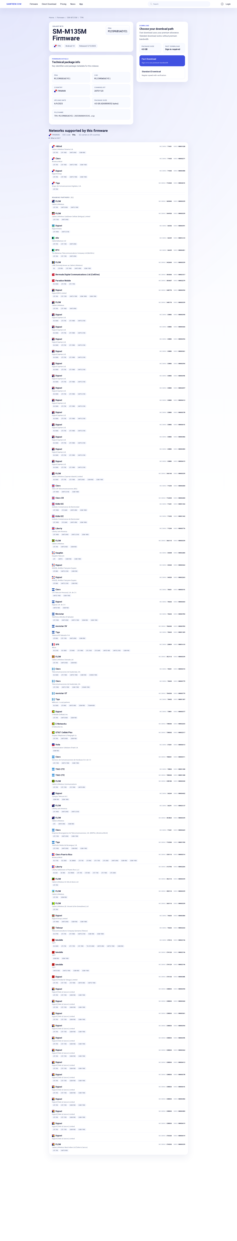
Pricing (63, 4)
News (72, 4)
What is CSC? (56, 138)
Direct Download (49, 4)
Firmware (34, 4)
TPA (81, 17)
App (81, 4)
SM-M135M (72, 17)
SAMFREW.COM (13, 4)
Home (51, 17)
